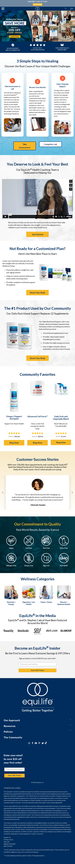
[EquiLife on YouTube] (35, 743)
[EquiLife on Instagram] (29, 743)
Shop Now (14, 442)
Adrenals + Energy (11, 603)
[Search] (66, 9)
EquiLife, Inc (40, 782)
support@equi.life (56, 802)
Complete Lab (50, 144)
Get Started (37, 234)
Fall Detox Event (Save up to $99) (38, 1)
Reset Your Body (37, 292)
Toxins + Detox (46, 602)
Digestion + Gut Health (28, 603)
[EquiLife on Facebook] (32, 743)
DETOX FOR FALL (37, 4)
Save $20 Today (37, 670)
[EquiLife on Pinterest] (39, 743)
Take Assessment (24, 146)
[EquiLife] (37, 9)
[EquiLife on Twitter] (42, 743)
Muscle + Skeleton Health (63, 603)
